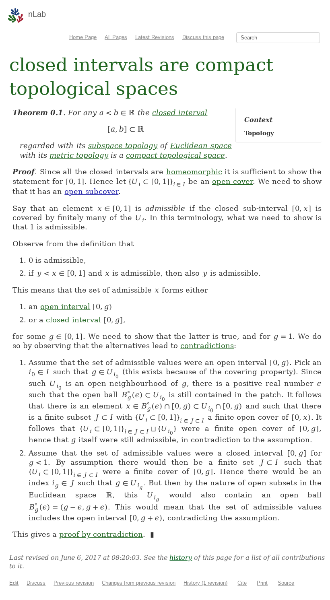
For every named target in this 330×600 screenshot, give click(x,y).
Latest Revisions (154, 37)
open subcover (91, 191)
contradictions (207, 345)
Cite (242, 583)
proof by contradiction (101, 534)
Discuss (36, 583)
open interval (65, 306)
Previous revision (74, 583)
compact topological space (175, 155)
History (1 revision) (205, 583)
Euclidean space (201, 145)
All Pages (116, 37)
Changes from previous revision (138, 583)
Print (262, 583)
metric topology (79, 155)
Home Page (83, 37)
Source (286, 583)
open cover (232, 181)
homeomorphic (194, 171)
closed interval (179, 112)
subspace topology (123, 145)
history (180, 557)
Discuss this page (203, 37)
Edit (14, 583)
